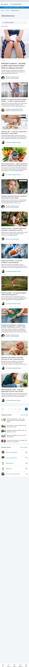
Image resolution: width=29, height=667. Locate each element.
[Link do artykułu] (14, 55)
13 (20, 409)
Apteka (2, 10)
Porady (7, 10)
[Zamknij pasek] (27, 7)
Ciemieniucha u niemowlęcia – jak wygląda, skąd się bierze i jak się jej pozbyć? (17, 441)
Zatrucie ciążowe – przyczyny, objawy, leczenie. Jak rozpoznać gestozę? (16, 426)
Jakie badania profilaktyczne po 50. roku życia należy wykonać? (16, 436)
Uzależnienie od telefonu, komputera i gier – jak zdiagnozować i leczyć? (16, 431)
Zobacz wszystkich (24, 447)
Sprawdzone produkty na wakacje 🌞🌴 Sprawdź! (14, 7)
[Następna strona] (26, 409)
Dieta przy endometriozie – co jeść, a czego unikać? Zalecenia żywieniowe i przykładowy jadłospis (16, 420)
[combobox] (18, 4)
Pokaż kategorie (4, 26)
